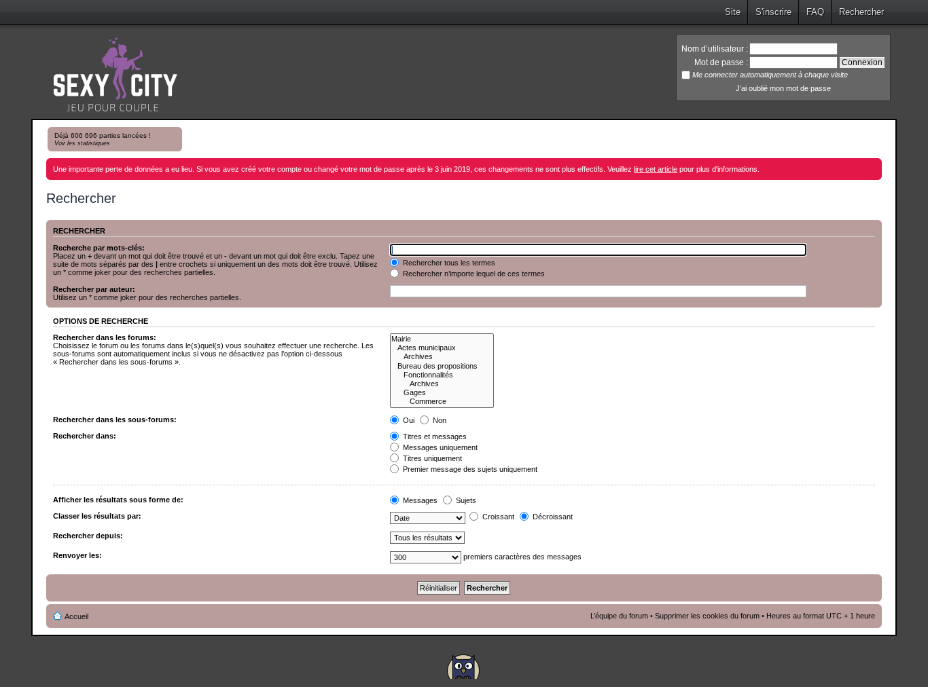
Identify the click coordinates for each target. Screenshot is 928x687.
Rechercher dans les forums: (104, 337)
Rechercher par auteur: (94, 289)
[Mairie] (442, 339)
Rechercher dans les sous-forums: (115, 419)
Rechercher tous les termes (448, 263)
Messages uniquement (439, 447)
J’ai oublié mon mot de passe (783, 88)
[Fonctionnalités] (442, 375)
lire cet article (655, 169)
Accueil (76, 616)
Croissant (497, 517)
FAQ (815, 12)
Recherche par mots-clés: (99, 248)
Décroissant (552, 517)
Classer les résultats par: (97, 516)
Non (438, 420)
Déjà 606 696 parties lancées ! (102, 139)
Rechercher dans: (84, 436)
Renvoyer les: (77, 555)
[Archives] (442, 356)
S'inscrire (773, 12)
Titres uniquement (431, 458)
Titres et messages (434, 436)
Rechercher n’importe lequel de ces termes (473, 274)
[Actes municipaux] (442, 348)
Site (732, 12)
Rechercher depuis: (88, 536)
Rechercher (861, 12)
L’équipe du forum (619, 616)
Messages (419, 500)
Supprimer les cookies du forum (707, 616)
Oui (407, 420)
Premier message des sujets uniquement (469, 469)
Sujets (465, 500)
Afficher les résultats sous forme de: (118, 500)
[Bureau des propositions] (442, 366)
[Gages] (442, 392)
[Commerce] (442, 401)
